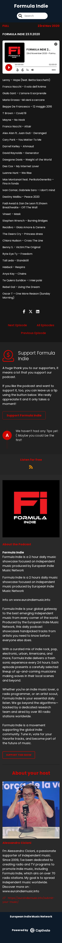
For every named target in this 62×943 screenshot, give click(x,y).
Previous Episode (33, 333)
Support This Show (18, 755)
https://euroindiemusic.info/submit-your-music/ (28, 900)
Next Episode (17, 325)
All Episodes (45, 325)
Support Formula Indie (24, 415)
